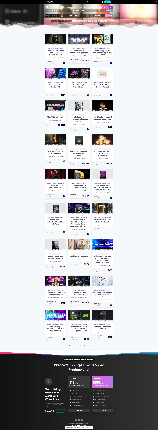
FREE (71, 15)
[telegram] (58, 10)
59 (84, 345)
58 (80, 345)
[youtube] (54, 10)
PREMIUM (77, 15)
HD (87, 15)
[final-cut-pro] (62, 15)
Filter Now (109, 15)
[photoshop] (54, 15)
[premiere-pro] (51, 15)
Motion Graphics (81, 24)
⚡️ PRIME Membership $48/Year (78, 10)
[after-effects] (47, 15)
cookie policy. (87, 427)
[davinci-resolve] (58, 15)
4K (91, 15)
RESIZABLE (97, 15)
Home (74, 24)
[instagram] (56, 10)
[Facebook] (52, 10)
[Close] (156, 2)
